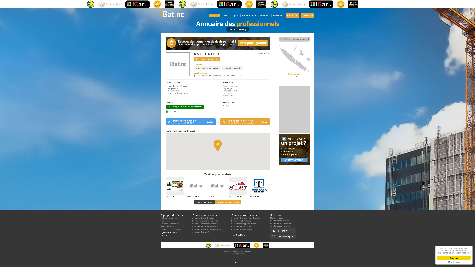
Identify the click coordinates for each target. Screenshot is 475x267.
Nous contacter (167, 226)
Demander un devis (193, 121)
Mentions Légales (277, 218)
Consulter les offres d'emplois (205, 226)
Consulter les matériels (202, 232)
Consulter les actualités (241, 229)
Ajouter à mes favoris (207, 59)
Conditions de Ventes (279, 220)
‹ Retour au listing (237, 29)
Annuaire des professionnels (204, 218)
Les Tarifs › (238, 235)
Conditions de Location (280, 226)
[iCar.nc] (119, 4)
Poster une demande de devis (205, 221)
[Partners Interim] (92, 4)
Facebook (172, 111)
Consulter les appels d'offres (243, 223)
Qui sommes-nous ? (169, 218)
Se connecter (282, 230)
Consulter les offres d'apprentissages (208, 229)
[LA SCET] (73, 4)
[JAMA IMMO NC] (151, 4)
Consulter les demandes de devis (245, 218)
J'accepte (454, 257)
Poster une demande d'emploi (205, 223)
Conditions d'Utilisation (280, 223)
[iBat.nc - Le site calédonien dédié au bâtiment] (172, 13)
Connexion (292, 15)
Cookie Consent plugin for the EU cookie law (454, 262)
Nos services (166, 221)
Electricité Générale (232, 68)
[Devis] (294, 149)
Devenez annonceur (169, 223)
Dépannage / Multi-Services (207, 68)
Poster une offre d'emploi (242, 221)
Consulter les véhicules (241, 226)
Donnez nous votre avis (171, 229)
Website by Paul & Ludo (237, 253)
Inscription (308, 15)
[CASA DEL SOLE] (139, 4)
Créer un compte (284, 236)
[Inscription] (218, 43)
